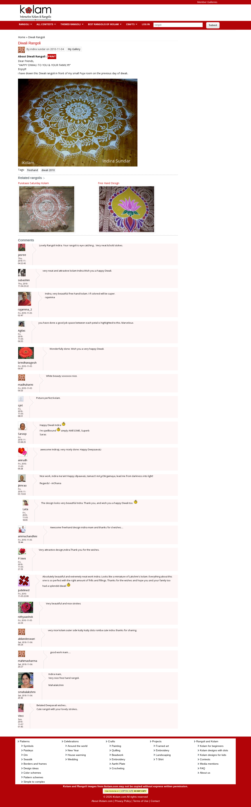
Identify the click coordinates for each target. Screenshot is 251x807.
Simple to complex (34, 781)
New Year (73, 750)
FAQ (202, 768)
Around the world (77, 745)
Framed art (162, 745)
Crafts (128, 24)
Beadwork (117, 754)
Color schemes (32, 772)
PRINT (52, 56)
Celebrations (71, 741)
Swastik (28, 759)
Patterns (25, 741)
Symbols (28, 745)
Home (21, 37)
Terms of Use (140, 800)
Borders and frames (35, 763)
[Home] (35, 20)
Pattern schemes (33, 777)
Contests (205, 759)
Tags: (21, 169)
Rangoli (22, 24)
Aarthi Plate (118, 763)
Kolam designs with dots (214, 750)
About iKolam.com (102, 800)
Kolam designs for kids (213, 754)
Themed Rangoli (69, 24)
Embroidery (118, 759)
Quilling (116, 750)
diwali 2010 (48, 170)
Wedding (73, 759)
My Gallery (74, 49)
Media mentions (209, 763)
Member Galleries (207, 2)
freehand (32, 170)
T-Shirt (160, 759)
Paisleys (28, 750)
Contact (155, 800)
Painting (116, 745)
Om (26, 754)
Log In (146, 24)
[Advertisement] (122, 12)
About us (205, 772)
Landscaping (163, 754)
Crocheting (118, 768)
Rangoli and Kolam (207, 741)
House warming (77, 754)
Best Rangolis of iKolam (101, 24)
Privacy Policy (123, 800)
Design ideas (31, 768)
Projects (157, 741)
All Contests (43, 24)
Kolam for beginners (211, 745)
